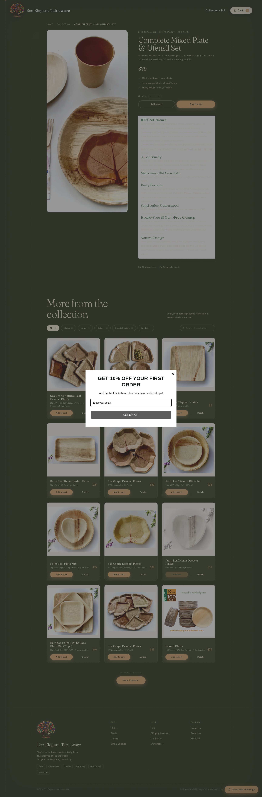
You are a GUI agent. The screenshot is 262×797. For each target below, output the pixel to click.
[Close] (172, 373)
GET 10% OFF (131, 414)
